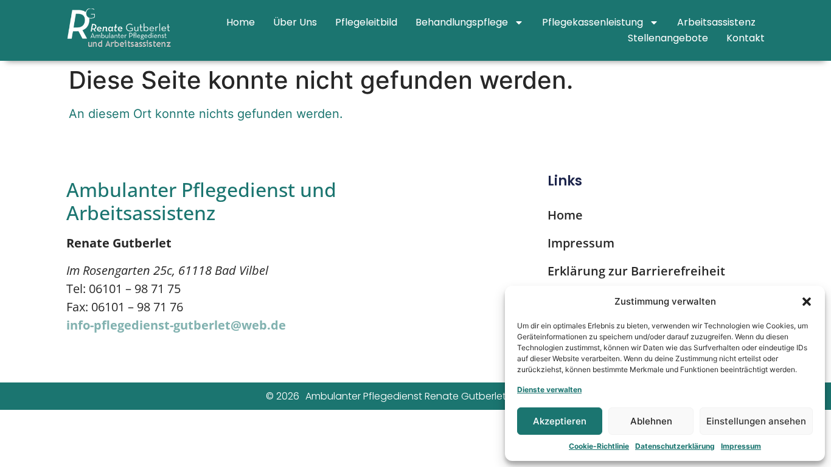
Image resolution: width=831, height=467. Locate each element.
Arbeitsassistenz (716, 22)
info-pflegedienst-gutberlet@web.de (176, 325)
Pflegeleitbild (366, 22)
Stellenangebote (668, 38)
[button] (807, 302)
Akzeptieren (559, 421)
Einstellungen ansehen (756, 421)
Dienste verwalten (549, 389)
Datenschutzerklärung (675, 446)
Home (240, 22)
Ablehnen (651, 421)
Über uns (295, 22)
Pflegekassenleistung (592, 22)
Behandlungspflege (461, 22)
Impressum (741, 446)
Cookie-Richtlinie (599, 446)
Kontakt (745, 38)
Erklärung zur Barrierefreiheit (636, 271)
